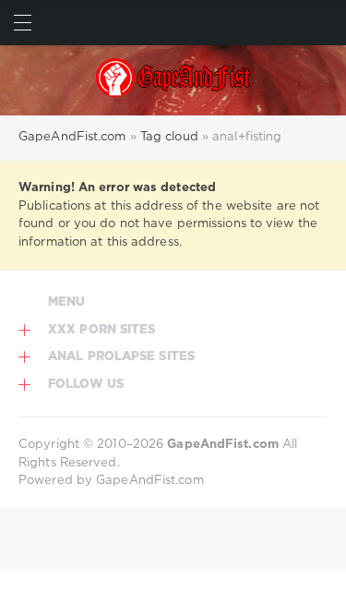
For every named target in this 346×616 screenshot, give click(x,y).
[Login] (323, 22)
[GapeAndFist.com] (172, 80)
